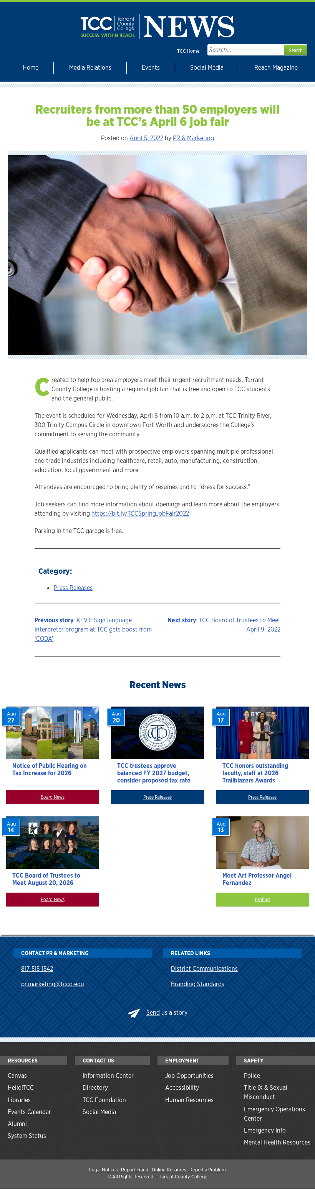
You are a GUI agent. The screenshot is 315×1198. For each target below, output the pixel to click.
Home (30, 68)
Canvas (17, 1076)
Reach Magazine (276, 68)
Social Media (207, 68)
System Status (27, 1136)
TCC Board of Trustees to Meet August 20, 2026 (46, 879)
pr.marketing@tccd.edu (52, 984)
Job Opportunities (189, 1076)
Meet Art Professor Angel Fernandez (257, 879)
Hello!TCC (21, 1088)
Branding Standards (197, 984)
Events (151, 68)
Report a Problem (207, 1169)
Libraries (19, 1100)
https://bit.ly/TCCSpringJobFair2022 (140, 513)
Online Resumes (169, 1169)
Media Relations (90, 68)
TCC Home (188, 51)
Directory (95, 1088)
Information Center (108, 1076)
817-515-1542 (37, 969)
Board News (53, 797)
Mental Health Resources (277, 1142)
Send (153, 1013)
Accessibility (182, 1088)
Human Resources (189, 1100)
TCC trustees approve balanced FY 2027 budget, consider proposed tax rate (154, 773)
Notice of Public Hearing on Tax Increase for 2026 (49, 769)
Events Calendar (29, 1112)
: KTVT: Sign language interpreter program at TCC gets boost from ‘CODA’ (93, 629)
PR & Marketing (193, 138)
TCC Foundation (104, 1100)
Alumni (17, 1124)
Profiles (262, 899)
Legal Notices (103, 1169)
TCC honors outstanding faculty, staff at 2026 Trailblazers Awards (255, 773)
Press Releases (73, 588)
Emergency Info (265, 1130)
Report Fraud (134, 1169)
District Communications (204, 969)
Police (252, 1076)
